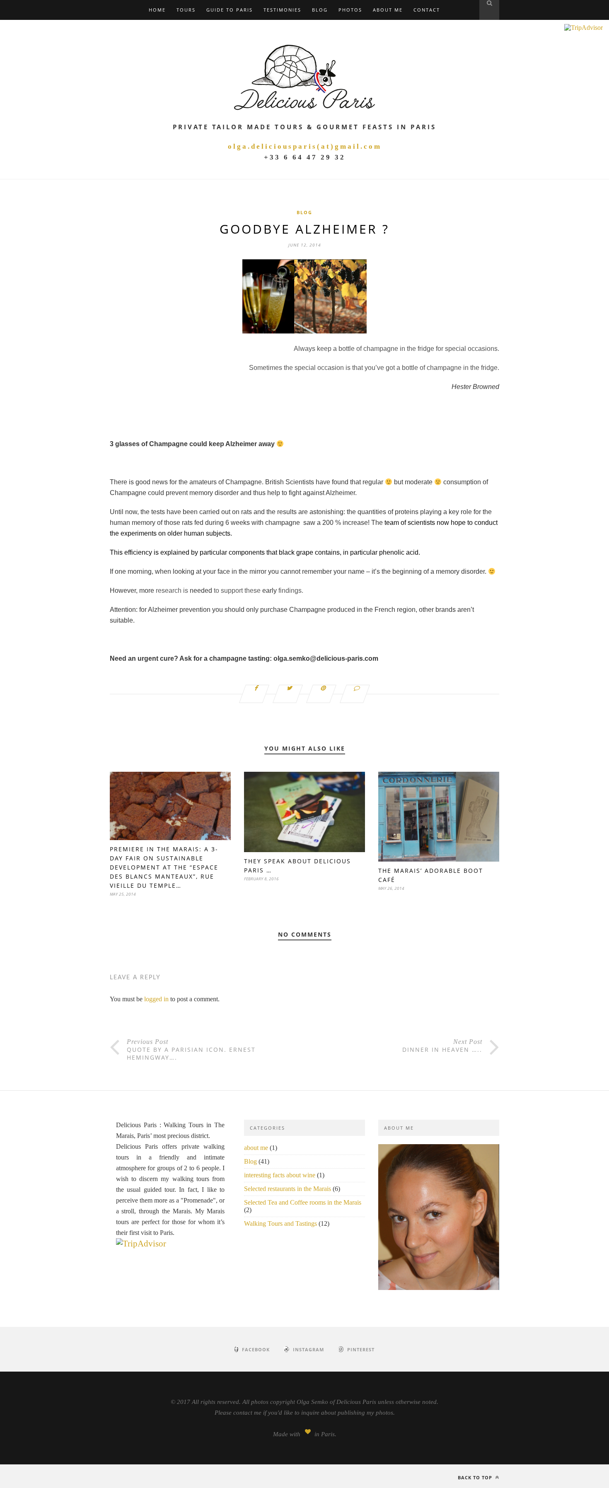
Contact (426, 10)
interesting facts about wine (279, 1175)
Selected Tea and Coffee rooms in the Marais (302, 1202)
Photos (350, 10)
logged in (156, 998)
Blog (320, 10)
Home (157, 10)
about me (256, 1147)
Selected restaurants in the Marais (287, 1188)
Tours (186, 10)
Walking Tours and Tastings (280, 1223)
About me (388, 10)
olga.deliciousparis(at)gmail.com (305, 146)
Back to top (476, 1477)
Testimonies (282, 10)
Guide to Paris (229, 10)
